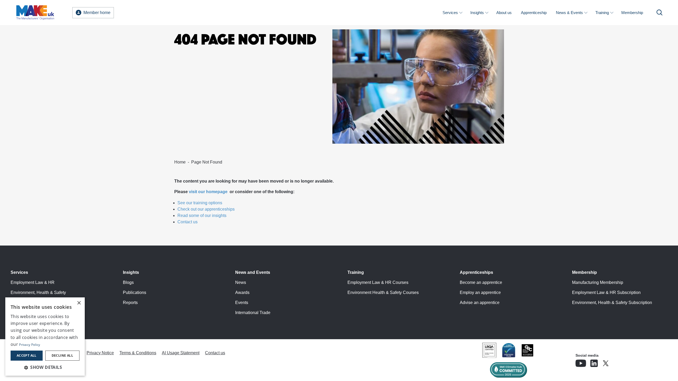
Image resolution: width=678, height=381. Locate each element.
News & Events (569, 12)
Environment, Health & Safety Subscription (612, 302)
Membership (632, 12)
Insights (477, 12)
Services (450, 12)
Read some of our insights (201, 215)
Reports (130, 302)
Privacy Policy (29, 344)
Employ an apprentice (480, 292)
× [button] (79, 303)
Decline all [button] (62, 355)
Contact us (187, 222)
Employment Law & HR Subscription (606, 292)
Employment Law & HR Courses (377, 282)
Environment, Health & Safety (38, 292)
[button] (45, 367)
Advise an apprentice (479, 302)
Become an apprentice (481, 282)
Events (241, 302)
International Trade (252, 312)
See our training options (199, 203)
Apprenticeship (534, 12)
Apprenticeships (476, 272)
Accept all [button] (27, 355)
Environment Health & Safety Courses (383, 292)
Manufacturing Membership (597, 282)
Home (180, 162)
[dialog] (45, 336)
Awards (242, 292)
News (240, 282)
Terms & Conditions (137, 353)
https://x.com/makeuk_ (620, 362)
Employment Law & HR (33, 282)
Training (602, 12)
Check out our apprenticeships (206, 209)
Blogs (128, 282)
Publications (134, 292)
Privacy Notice (100, 353)
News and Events (252, 272)
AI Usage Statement (180, 353)
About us (504, 12)
